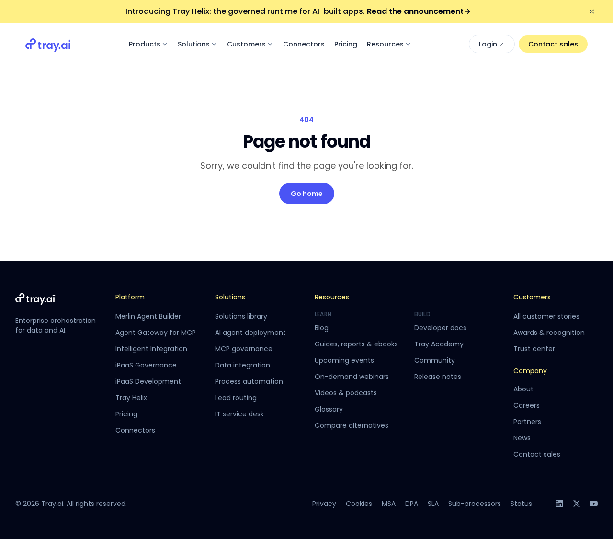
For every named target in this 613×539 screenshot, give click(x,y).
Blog (322, 328)
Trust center (534, 349)
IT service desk (239, 414)
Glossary (329, 409)
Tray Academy (439, 344)
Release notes (437, 376)
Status (521, 503)
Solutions (194, 44)
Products (144, 44)
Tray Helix (131, 397)
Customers (246, 44)
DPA (411, 503)
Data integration (242, 365)
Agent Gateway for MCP (155, 332)
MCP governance (243, 349)
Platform (130, 297)
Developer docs (440, 328)
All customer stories (546, 316)
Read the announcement (419, 11)
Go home (307, 193)
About (523, 389)
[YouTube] (594, 503)
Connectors (304, 44)
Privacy (324, 503)
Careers (526, 405)
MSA (389, 503)
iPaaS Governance (146, 365)
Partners (527, 421)
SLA (433, 503)
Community (434, 360)
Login (488, 44)
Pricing (345, 44)
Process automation (249, 381)
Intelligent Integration (151, 349)
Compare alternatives (351, 425)
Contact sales (553, 44)
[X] (576, 503)
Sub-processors (474, 503)
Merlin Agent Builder (148, 316)
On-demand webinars (352, 376)
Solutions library (241, 316)
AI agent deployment (250, 332)
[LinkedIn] (559, 503)
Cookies (359, 503)
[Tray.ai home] (48, 44)
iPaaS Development (148, 381)
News (522, 438)
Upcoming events (344, 360)
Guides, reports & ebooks (356, 344)
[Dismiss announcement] (592, 11)
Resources (385, 44)
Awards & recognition (549, 332)
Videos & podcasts (346, 393)
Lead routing (236, 397)
